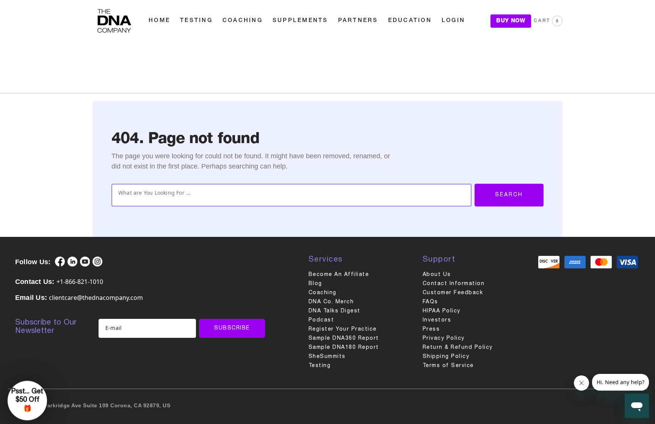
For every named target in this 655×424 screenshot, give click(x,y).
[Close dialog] (447, 152)
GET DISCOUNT (261, 255)
